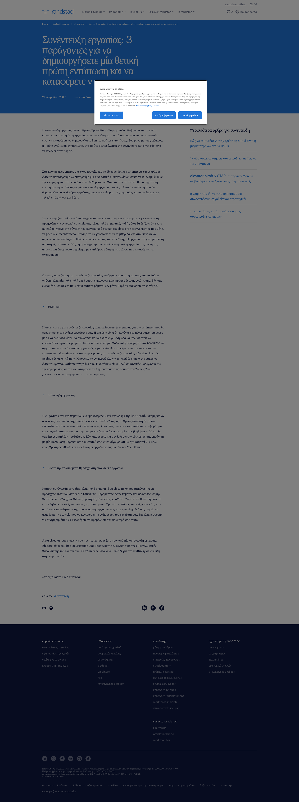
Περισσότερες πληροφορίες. (148, 105)
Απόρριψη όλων (164, 115)
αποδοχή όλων (190, 115)
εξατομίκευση (111, 115)
